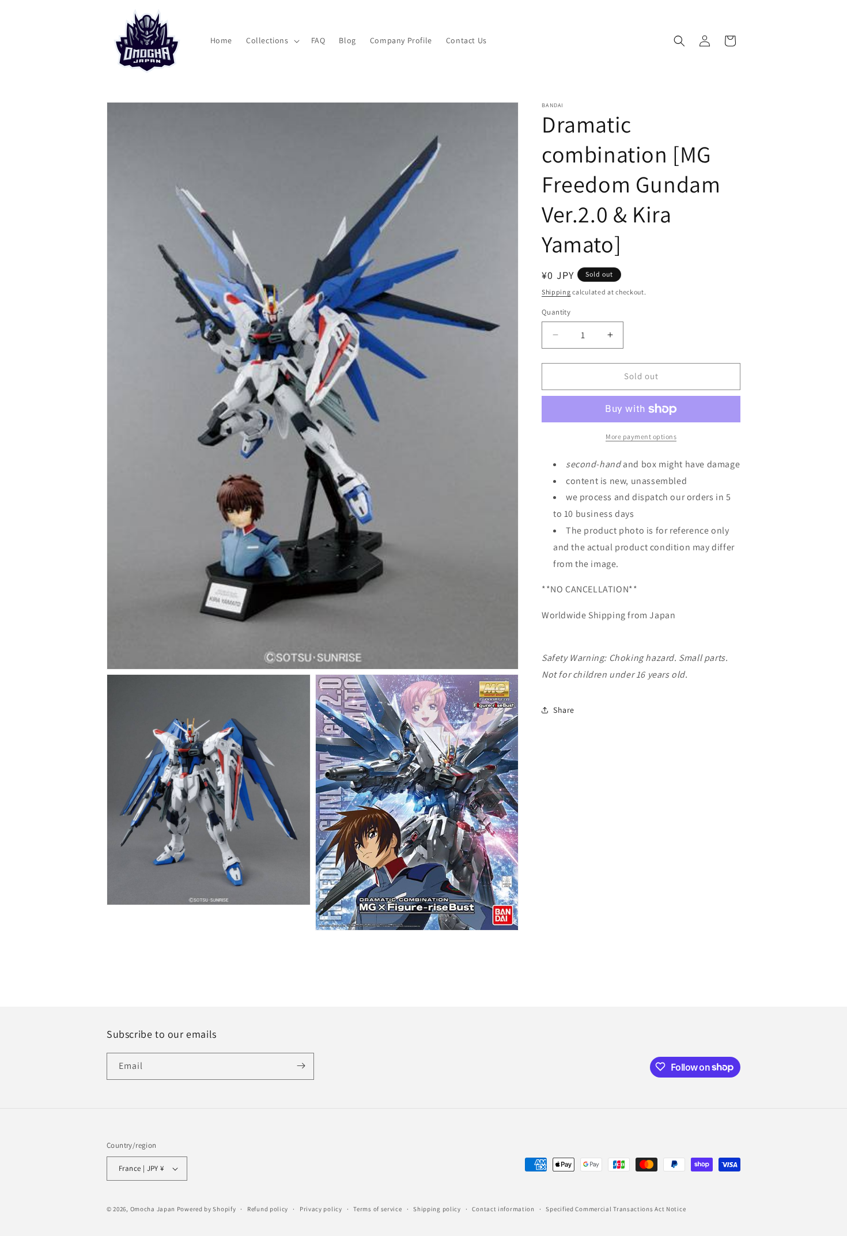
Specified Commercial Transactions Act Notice (616, 1209)
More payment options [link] (641, 436)
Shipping (556, 292)
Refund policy (267, 1209)
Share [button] (563, 710)
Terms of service (377, 1209)
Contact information (503, 1209)
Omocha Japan (152, 1209)
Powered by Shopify (206, 1209)
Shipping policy (437, 1209)
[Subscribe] (300, 1065)
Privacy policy (321, 1209)
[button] (271, 40)
